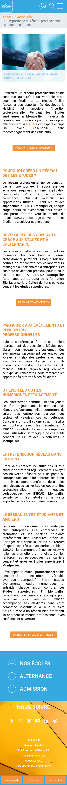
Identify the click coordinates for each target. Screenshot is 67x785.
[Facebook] (12, 721)
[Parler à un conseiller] (42, 6)
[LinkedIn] (46, 721)
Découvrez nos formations (33, 147)
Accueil (8, 17)
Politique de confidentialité (33, 750)
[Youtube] (38, 721)
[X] (20, 721)
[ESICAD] (6, 6)
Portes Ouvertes (11, 780)
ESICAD (31, 124)
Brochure (33, 780)
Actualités (24, 17)
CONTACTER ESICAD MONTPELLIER (33, 634)
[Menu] (60, 6)
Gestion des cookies (33, 755)
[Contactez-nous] (55, 721)
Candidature (55, 780)
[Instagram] (29, 721)
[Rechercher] (51, 6)
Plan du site (33, 739)
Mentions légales (34, 745)
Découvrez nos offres (33, 302)
